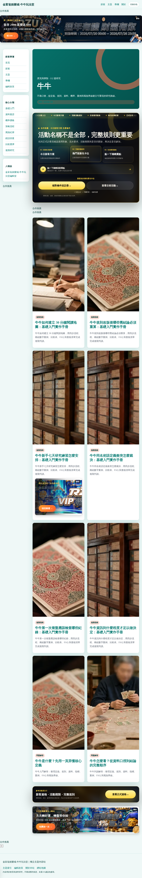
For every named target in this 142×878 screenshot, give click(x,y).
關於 (123, 4)
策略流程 (9, 126)
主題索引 (7, 868)
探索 (103, 4)
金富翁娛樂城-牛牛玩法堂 (18, 4)
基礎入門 (9, 108)
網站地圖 (41, 868)
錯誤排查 (9, 138)
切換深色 (133, 4)
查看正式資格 (120, 794)
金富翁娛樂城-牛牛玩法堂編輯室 (15, 174)
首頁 (7, 62)
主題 (110, 4)
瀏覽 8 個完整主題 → (46, 102)
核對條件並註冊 (61, 185)
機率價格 (9, 120)
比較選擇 (9, 144)
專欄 (117, 4)
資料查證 (9, 114)
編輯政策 (9, 86)
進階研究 (9, 150)
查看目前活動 (110, 185)
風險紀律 (9, 132)
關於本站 (30, 868)
